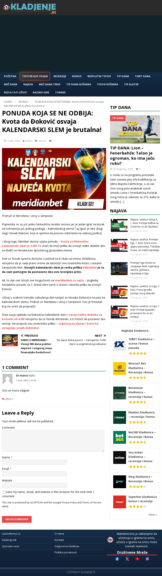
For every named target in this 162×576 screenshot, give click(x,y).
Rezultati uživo (15, 92)
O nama (59, 533)
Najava (28, 84)
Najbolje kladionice (135, 330)
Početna (10, 76)
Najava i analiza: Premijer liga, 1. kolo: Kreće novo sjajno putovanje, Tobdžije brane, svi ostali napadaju (145, 245)
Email (6, 469)
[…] (122, 201)
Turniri (60, 92)
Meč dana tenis (49, 84)
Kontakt (59, 540)
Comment (8, 427)
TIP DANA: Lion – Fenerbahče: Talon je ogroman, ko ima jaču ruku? (132, 155)
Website (7, 480)
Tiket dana (142, 76)
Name (6, 457)
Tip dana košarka (78, 84)
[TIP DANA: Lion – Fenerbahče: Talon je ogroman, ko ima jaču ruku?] (135, 129)
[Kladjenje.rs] (30, 13)
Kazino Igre (41, 92)
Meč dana (10, 84)
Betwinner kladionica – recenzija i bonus (140, 392)
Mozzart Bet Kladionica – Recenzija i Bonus (140, 368)
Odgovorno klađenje (67, 546)
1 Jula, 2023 (13, 140)
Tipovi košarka (107, 84)
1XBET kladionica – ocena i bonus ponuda (141, 343)
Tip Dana (123, 76)
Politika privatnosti (66, 552)
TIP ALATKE (131, 84)
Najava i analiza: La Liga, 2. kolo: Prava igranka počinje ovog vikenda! (145, 290)
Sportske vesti (10, 546)
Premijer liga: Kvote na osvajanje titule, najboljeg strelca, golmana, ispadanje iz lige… (144, 268)
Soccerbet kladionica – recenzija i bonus (140, 456)
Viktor (28, 140)
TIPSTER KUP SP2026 (35, 76)
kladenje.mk (9, 540)
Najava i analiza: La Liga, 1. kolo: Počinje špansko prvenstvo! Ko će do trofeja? (145, 311)
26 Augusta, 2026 (123, 169)
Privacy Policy (69, 502)
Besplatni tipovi (99, 76)
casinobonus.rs (11, 533)
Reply (9, 399)
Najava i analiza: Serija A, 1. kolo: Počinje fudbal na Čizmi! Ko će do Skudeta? (144, 223)
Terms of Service (91, 502)
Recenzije (60, 76)
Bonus (77, 76)
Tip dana (120, 107)
